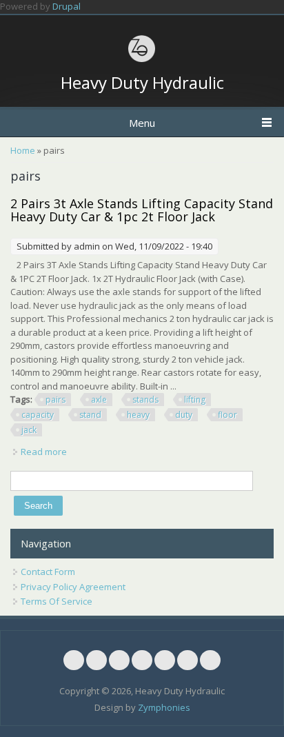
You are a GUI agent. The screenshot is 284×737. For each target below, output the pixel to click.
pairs (55, 399)
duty (183, 415)
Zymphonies (164, 707)
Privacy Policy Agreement (73, 586)
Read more (44, 451)
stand (90, 415)
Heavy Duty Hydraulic (142, 83)
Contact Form (48, 571)
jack (29, 430)
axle (99, 399)
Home (22, 150)
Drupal (66, 6)
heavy (138, 415)
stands (145, 399)
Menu (142, 123)
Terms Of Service (56, 601)
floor (227, 415)
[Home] (142, 60)
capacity (37, 415)
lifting (194, 399)
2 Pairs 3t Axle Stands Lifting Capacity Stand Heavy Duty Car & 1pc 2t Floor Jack (141, 210)
